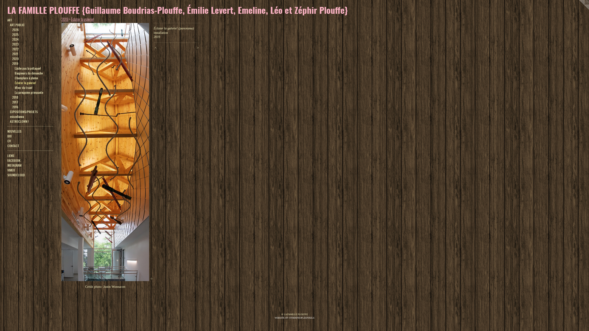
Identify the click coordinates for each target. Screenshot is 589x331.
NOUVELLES (14, 131)
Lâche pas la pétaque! (28, 68)
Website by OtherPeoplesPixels (295, 318)
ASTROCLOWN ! (19, 121)
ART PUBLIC (17, 24)
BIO (9, 136)
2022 (15, 48)
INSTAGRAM (14, 165)
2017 (15, 102)
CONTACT (13, 145)
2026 (15, 29)
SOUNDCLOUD (16, 174)
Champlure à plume (26, 77)
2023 (15, 44)
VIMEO (11, 170)
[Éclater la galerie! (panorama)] (105, 152)
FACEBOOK (13, 160)
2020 (15, 58)
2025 (15, 34)
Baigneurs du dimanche (29, 73)
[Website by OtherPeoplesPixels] (580, 9)
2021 (15, 53)
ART (9, 19)
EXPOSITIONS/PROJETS (24, 111)
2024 (15, 39)
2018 (15, 97)
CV (9, 140)
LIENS (10, 155)
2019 (15, 63)
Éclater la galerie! (25, 82)
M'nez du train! (23, 87)
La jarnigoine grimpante (29, 92)
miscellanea (17, 116)
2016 (15, 106)
